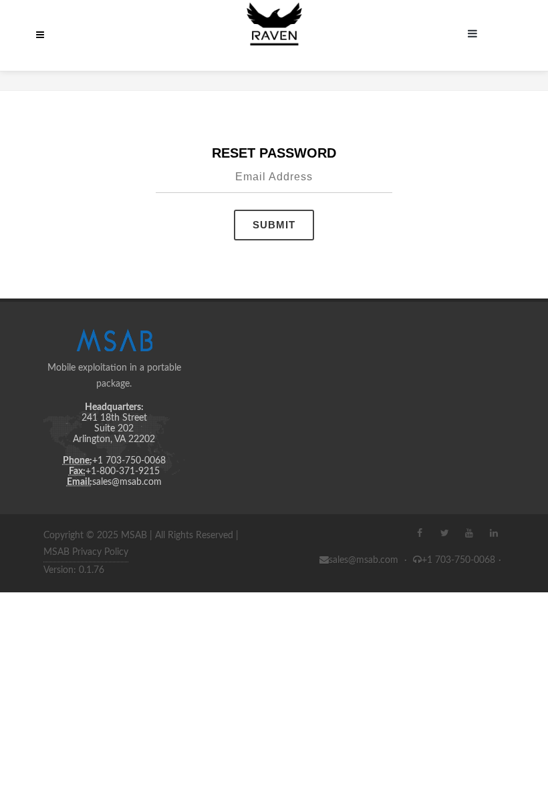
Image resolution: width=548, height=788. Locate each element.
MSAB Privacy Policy (85, 552)
